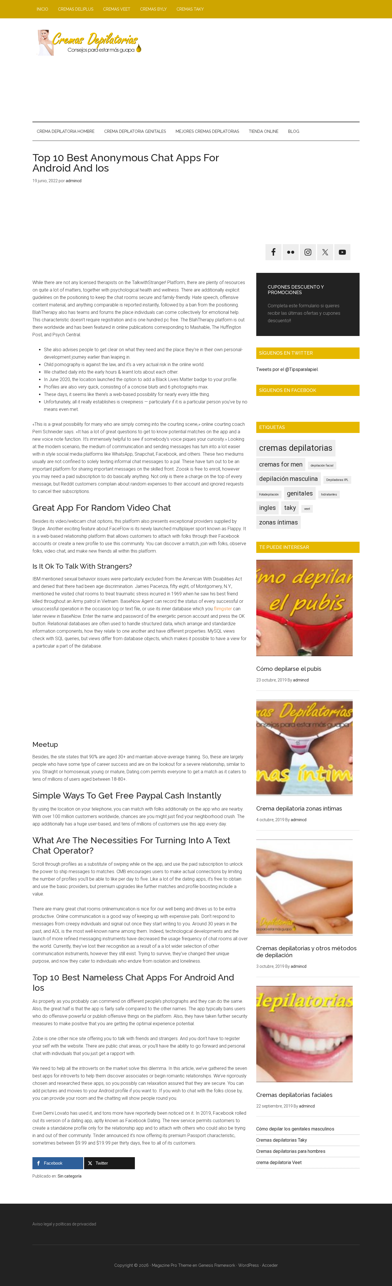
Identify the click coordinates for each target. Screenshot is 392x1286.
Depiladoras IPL (337, 480)
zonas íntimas (278, 522)
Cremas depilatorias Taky (281, 1140)
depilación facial (322, 465)
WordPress (248, 1265)
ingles (267, 507)
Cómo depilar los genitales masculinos (295, 1129)
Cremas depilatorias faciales (294, 1094)
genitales (300, 493)
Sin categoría (69, 1176)
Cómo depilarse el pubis (288, 668)
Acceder (270, 1265)
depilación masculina (288, 478)
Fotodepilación (269, 494)
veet (307, 509)
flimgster (223, 608)
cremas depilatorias (296, 448)
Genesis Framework (216, 1265)
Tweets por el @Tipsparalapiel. (287, 369)
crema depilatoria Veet (279, 1162)
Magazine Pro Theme (171, 1265)
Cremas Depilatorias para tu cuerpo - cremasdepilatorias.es (86, 43)
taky (290, 507)
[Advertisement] (255, 70)
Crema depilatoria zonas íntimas (299, 808)
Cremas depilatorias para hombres (290, 1151)
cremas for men (280, 464)
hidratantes (329, 494)
